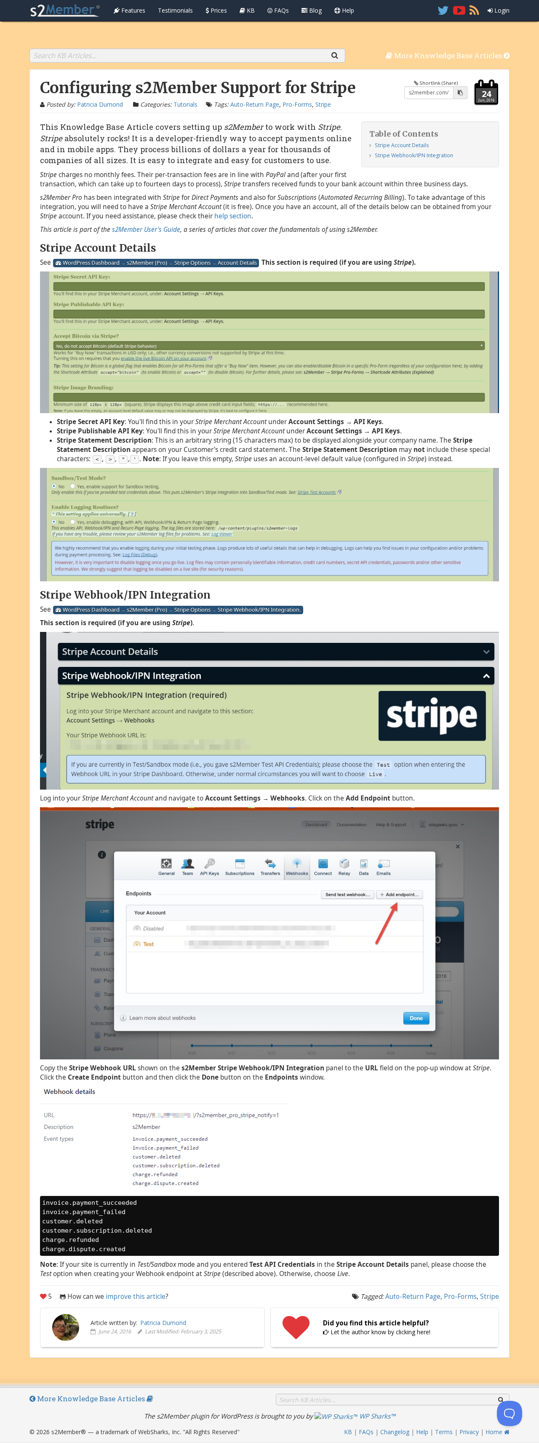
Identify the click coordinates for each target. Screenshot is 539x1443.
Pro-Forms (297, 104)
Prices (218, 10)
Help (347, 10)
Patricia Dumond (100, 104)
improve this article (135, 1296)
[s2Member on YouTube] (459, 10)
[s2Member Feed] (474, 10)
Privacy (469, 1432)
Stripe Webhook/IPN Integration (414, 155)
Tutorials (185, 104)
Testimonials (175, 10)
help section (232, 216)
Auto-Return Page (254, 104)
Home (495, 1432)
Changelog (394, 1432)
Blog (314, 10)
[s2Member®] (65, 10)
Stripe (323, 104)
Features (132, 10)
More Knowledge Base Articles (448, 55)
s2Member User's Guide (146, 229)
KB (250, 10)
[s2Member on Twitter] (443, 10)
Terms (444, 1432)
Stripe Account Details (402, 145)
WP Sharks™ (376, 1416)
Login (501, 10)
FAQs (280, 10)
